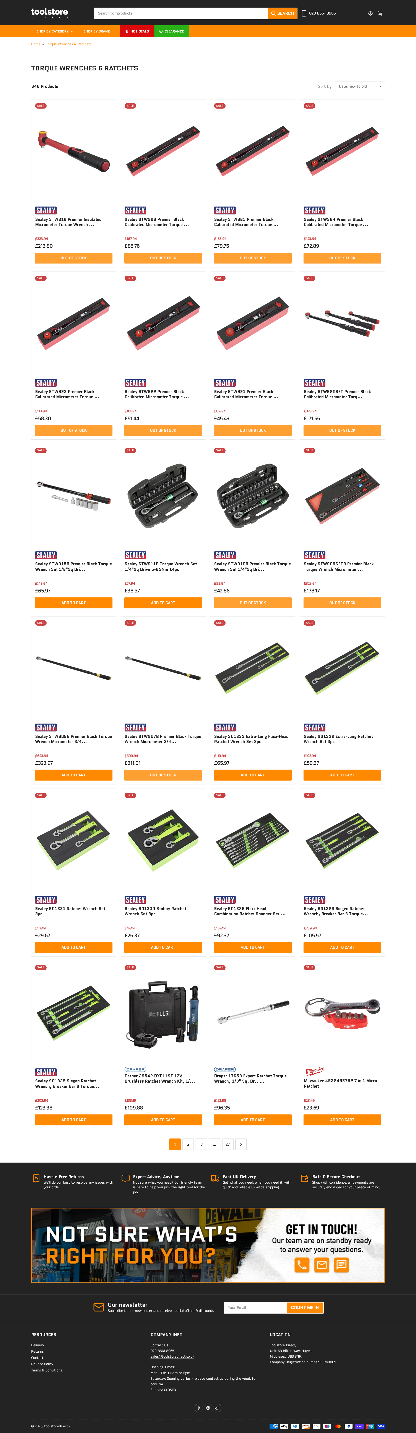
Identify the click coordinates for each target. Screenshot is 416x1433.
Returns (37, 1351)
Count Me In (305, 1308)
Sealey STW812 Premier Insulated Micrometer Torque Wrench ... (68, 222)
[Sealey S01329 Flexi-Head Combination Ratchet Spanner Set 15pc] (252, 841)
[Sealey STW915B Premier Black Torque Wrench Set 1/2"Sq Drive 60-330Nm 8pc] (73, 496)
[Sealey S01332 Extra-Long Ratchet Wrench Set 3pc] (342, 668)
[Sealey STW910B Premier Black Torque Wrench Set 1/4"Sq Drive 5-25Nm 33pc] (252, 496)
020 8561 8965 (322, 13)
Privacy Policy (42, 1364)
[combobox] (195, 13)
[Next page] (241, 1144)
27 (228, 1144)
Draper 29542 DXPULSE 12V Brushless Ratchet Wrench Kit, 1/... (160, 1078)
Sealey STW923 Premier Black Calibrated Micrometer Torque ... (67, 394)
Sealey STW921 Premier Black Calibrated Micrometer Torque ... (246, 394)
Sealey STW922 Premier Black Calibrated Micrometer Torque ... (157, 394)
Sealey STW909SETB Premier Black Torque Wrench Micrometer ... (339, 566)
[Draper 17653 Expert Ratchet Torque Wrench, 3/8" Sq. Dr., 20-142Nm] (252, 1013)
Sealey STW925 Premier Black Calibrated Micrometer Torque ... (246, 222)
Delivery (37, 1345)
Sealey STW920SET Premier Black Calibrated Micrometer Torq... (337, 394)
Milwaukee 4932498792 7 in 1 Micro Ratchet (340, 1083)
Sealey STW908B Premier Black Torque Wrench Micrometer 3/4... (73, 739)
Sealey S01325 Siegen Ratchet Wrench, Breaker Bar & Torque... (67, 1083)
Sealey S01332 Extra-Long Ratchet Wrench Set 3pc (338, 739)
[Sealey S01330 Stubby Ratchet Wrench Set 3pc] (163, 841)
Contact (37, 1357)
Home (36, 44)
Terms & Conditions (46, 1370)
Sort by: (325, 86)
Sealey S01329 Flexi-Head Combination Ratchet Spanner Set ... (250, 911)
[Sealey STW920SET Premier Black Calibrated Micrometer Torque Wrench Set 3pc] (342, 324)
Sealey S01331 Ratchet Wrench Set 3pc (70, 911)
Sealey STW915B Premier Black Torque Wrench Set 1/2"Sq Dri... (73, 566)
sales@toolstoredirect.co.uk (172, 1356)
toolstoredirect (56, 1426)
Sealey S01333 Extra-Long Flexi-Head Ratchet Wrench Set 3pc (251, 739)
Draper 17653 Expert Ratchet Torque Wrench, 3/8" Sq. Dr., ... (250, 1078)
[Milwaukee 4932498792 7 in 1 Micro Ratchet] (342, 1013)
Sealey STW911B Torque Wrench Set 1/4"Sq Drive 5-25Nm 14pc (161, 566)
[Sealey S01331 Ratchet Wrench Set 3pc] (73, 841)
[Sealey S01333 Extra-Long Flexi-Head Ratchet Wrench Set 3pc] (252, 668)
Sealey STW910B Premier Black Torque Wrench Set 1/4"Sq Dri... (252, 566)
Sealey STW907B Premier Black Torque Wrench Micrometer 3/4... (163, 739)
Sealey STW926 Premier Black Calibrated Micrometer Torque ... (157, 222)
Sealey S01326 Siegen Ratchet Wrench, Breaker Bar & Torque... (336, 911)
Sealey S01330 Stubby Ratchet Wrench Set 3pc (155, 911)
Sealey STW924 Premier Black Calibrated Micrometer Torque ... (336, 222)
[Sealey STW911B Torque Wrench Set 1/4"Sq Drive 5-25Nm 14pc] (163, 496)
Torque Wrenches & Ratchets (69, 44)
